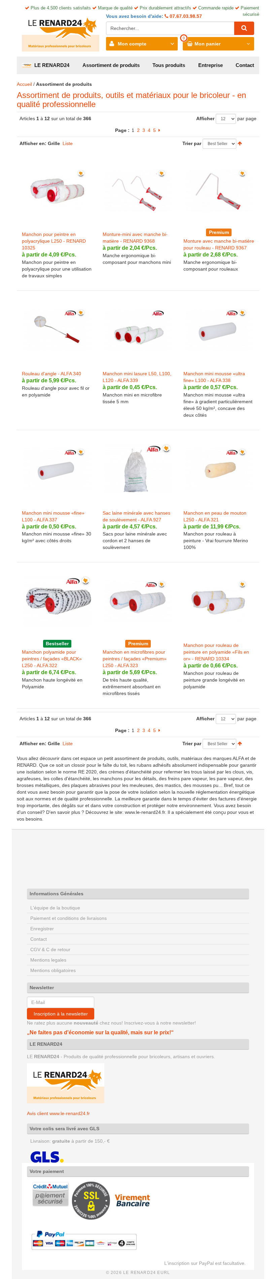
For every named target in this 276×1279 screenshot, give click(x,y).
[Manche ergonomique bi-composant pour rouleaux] (218, 190)
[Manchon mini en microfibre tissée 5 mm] (138, 329)
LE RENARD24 (50, 65)
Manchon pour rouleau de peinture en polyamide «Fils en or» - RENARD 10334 (216, 652)
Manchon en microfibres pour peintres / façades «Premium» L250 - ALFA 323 (135, 658)
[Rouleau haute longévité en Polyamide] (57, 601)
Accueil (24, 84)
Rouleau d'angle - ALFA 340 (51, 373)
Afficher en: (33, 143)
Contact (245, 65)
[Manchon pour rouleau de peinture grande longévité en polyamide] (218, 601)
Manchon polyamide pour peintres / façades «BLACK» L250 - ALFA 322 (52, 658)
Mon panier (207, 43)
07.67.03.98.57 (185, 16)
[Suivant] (159, 130)
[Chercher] (244, 28)
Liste (68, 143)
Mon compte (132, 43)
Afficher (205, 118)
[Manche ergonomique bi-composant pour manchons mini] (138, 190)
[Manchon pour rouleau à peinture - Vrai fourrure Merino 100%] (218, 469)
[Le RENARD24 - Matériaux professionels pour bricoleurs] (60, 31)
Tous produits (168, 65)
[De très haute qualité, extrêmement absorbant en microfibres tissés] (138, 601)
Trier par (191, 143)
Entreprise (210, 65)
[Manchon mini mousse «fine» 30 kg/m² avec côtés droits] (57, 469)
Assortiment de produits (111, 65)
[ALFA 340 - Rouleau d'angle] (57, 329)
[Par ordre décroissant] (240, 143)
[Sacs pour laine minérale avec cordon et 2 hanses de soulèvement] (138, 469)
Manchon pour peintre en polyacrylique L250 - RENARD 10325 (54, 241)
